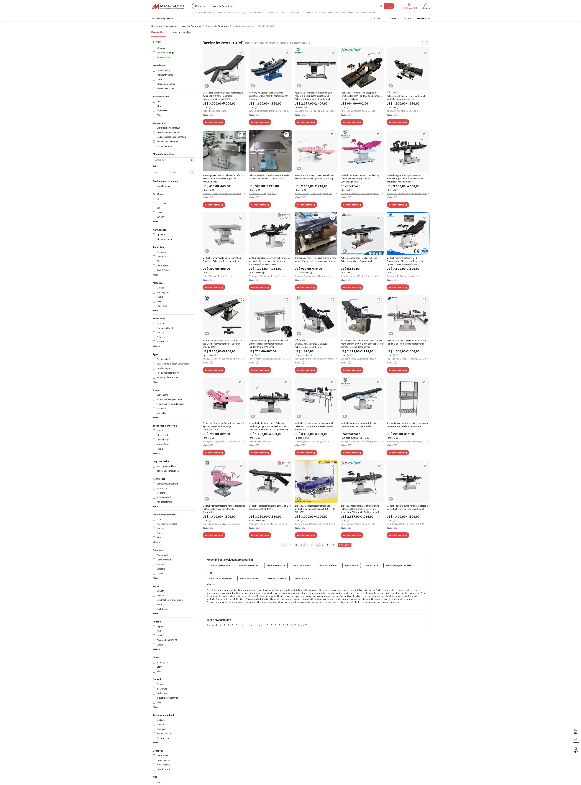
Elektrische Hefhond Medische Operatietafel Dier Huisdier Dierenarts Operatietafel (269, 177)
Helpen (394, 18)
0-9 (208, 625)
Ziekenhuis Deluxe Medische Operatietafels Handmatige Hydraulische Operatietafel (406, 342)
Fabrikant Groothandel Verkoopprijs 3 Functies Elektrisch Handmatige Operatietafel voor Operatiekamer (362, 95)
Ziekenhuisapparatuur (277, 12)
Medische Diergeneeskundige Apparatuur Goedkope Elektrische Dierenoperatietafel (222, 259)
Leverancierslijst (181, 32)
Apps (406, 18)
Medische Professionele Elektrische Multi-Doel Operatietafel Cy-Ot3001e (270, 507)
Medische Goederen (327, 565)
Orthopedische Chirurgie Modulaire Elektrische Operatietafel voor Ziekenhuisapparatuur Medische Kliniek (313, 345)
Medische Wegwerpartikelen (399, 565)
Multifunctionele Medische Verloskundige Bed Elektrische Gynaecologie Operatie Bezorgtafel (224, 509)
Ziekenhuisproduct (296, 12)
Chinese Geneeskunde (219, 565)
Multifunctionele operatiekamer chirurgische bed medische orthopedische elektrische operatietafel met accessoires (269, 261)
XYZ (305, 625)
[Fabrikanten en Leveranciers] (167, 6)
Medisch (221, 12)
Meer (209, 584)
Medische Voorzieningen (237, 12)
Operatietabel (311, 12)
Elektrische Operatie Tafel (372, 12)
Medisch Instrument (257, 12)
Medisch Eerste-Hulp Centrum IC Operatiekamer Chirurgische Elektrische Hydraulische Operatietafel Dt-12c (405, 261)
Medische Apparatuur (350, 12)
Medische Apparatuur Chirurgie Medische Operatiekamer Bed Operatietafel (360, 425)
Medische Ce (372, 565)
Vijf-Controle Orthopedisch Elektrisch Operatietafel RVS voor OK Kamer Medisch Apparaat (268, 95)
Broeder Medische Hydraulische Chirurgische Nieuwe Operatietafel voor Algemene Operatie (316, 259)
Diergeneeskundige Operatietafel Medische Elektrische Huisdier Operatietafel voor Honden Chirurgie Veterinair (268, 343)
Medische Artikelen (302, 565)
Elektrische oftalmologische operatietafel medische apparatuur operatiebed (406, 98)
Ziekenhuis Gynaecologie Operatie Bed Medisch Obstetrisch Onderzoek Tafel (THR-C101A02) (315, 509)
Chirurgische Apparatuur (329, 12)
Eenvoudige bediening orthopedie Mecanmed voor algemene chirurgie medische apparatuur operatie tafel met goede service (362, 343)
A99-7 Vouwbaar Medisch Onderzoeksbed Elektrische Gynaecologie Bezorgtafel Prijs (314, 177)
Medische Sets (351, 565)
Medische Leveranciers (248, 565)
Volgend (343, 544)
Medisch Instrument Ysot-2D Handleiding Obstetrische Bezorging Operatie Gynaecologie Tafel (360, 178)
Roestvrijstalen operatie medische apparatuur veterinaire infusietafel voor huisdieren (408, 425)
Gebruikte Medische (276, 565)
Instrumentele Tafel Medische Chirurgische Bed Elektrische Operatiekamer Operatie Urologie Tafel (222, 343)
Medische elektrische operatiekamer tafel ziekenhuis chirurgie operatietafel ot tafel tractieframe (314, 426)
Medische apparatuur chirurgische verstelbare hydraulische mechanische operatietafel (408, 507)
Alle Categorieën (163, 18)
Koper (377, 18)
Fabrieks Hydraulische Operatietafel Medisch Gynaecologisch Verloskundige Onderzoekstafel (223, 426)
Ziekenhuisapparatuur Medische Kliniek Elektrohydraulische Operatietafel (359, 259)
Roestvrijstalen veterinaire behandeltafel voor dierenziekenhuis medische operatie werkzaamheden (224, 178)
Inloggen (426, 8)
